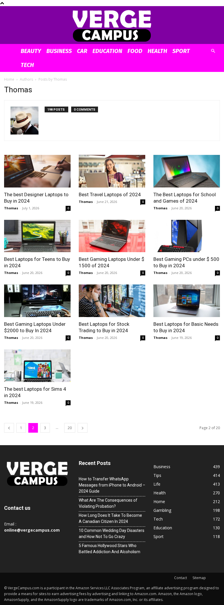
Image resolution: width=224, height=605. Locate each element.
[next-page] (83, 428)
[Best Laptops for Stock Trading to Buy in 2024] (112, 300)
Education (107, 50)
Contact (180, 577)
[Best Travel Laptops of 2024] (112, 171)
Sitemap (199, 577)
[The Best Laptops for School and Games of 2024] (186, 171)
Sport (181, 50)
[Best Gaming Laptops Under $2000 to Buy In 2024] (37, 300)
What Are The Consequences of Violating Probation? (108, 503)
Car (82, 50)
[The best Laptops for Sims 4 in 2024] (37, 365)
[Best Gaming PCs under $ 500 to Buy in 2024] (186, 236)
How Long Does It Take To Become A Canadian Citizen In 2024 (110, 518)
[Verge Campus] (112, 25)
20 (70, 427)
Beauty (31, 50)
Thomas (11, 208)
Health (157, 50)
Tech (27, 64)
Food (134, 50)
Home (9, 79)
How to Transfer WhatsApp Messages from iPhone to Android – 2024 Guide (112, 485)
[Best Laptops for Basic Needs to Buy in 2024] (186, 300)
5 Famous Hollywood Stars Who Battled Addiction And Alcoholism (109, 548)
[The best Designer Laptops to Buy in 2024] (37, 171)
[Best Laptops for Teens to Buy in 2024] (37, 236)
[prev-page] (9, 428)
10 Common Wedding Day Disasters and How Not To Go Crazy (111, 533)
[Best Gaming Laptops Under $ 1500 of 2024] (112, 236)
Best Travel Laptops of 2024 (110, 194)
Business (59, 50)
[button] (213, 51)
